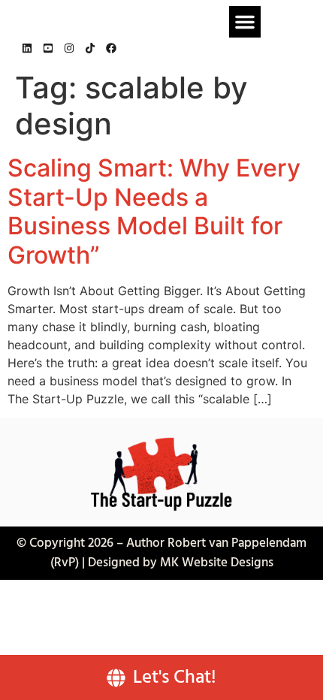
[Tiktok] (90, 48)
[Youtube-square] (48, 48)
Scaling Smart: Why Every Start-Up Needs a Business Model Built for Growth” (154, 211)
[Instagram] (69, 48)
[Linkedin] (27, 48)
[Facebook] (111, 48)
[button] (245, 22)
